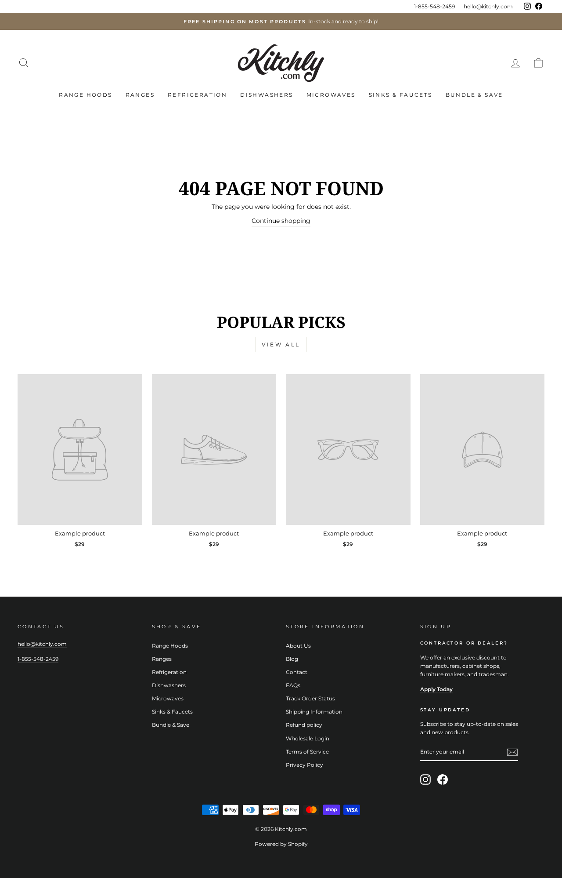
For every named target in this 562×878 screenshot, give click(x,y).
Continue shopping (281, 221)
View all (281, 344)
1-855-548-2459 (434, 6)
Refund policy (304, 724)
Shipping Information (314, 711)
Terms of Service (307, 751)
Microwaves (331, 94)
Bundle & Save (474, 94)
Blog (292, 659)
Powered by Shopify (281, 844)
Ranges (140, 94)
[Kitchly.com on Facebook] (442, 779)
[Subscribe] (512, 752)
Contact (296, 672)
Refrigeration (197, 94)
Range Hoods (85, 94)
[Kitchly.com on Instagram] (425, 779)
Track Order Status (310, 698)
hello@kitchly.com (488, 6)
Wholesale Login (307, 738)
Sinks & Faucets (400, 94)
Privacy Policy (304, 764)
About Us (298, 645)
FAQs (293, 685)
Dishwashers (266, 94)
